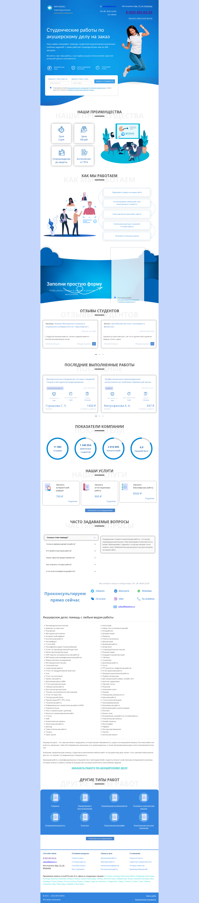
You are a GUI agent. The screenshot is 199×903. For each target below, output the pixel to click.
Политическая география (114, 825)
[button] (96, 354)
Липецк (100, 879)
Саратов (94, 881)
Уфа (53, 884)
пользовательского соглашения (78, 88)
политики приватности (97, 88)
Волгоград (149, 876)
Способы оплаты (78, 865)
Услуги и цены (77, 858)
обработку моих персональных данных (81, 90)
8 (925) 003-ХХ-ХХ (139, 12)
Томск (135, 881)
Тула (141, 881)
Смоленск (102, 881)
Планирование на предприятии (114, 806)
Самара (87, 881)
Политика (85, 825)
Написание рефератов (110, 865)
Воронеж (54, 879)
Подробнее (72, 501)
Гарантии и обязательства (140, 862)
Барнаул (117, 876)
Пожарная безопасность (55, 825)
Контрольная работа (109, 869)
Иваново (62, 879)
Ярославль (80, 884)
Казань (77, 879)
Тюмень (146, 881)
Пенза (54, 881)
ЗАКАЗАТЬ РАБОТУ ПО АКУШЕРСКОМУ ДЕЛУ (100, 768)
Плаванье (55, 806)
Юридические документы (145, 899)
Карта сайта (151, 896)
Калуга (83, 879)
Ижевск (70, 879)
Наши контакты (136, 858)
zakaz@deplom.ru (109, 6)
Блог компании (78, 869)
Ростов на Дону (70, 881)
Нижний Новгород (141, 879)
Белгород (125, 876)
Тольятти (128, 881)
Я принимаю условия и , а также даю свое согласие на (82, 89)
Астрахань (108, 876)
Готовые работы (79, 862)
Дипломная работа (108, 858)
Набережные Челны (124, 879)
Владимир (140, 876)
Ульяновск (47, 884)
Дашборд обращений (138, 869)
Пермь (60, 881)
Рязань (80, 881)
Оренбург (47, 881)
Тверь (120, 881)
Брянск (132, 876)
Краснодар (91, 879)
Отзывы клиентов (137, 865)
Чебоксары (60, 884)
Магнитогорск (110, 879)
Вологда (46, 879)
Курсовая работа (107, 862)
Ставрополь (112, 881)
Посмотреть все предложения (100, 510)
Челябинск (70, 884)
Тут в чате (101, 598)
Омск (152, 879)
